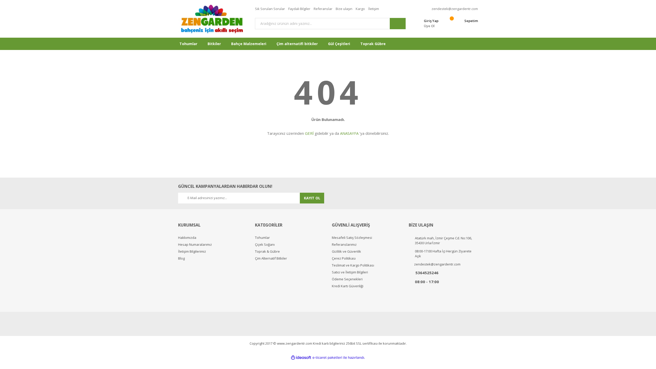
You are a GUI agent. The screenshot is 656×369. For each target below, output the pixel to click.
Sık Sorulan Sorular (270, 8)
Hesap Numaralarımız (195, 245)
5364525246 (426, 272)
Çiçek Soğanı (265, 245)
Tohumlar (262, 238)
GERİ (309, 133)
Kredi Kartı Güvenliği (347, 286)
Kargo (360, 8)
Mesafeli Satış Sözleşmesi (352, 238)
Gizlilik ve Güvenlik (346, 251)
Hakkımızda (187, 238)
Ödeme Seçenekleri (347, 279)
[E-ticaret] (327, 357)
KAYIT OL (312, 198)
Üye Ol (429, 26)
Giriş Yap (431, 20)
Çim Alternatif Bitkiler (271, 258)
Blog (181, 258)
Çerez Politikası (344, 258)
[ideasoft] (301, 357)
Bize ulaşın (344, 8)
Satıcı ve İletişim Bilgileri (350, 272)
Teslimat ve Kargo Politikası (353, 265)
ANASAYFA (349, 133)
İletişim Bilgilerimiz (192, 251)
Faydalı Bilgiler (299, 8)
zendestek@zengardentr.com (455, 8)
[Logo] (212, 19)
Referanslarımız (344, 245)
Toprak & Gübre (267, 251)
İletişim (373, 8)
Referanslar (323, 8)
